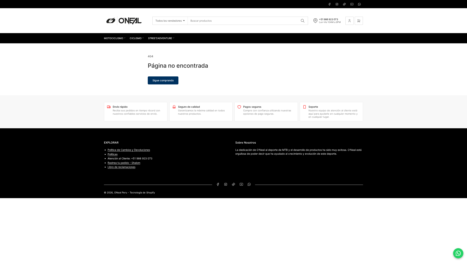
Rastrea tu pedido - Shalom (124, 162)
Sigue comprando (163, 80)
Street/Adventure (160, 38)
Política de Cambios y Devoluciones (129, 149)
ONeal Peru (120, 192)
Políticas (112, 154)
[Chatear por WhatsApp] (458, 253)
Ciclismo (136, 38)
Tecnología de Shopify (142, 192)
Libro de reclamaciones (121, 166)
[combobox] (248, 21)
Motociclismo (113, 38)
